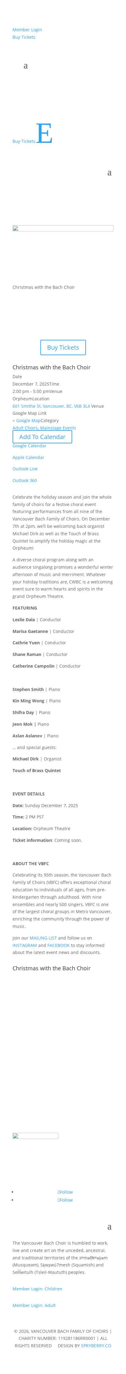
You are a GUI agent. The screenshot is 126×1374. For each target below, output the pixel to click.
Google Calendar (29, 446)
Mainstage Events (58, 428)
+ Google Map (27, 420)
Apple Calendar (28, 457)
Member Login (27, 30)
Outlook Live (25, 469)
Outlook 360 (25, 480)
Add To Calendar (42, 437)
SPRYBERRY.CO (96, 1345)
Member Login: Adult (34, 1305)
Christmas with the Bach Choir (52, 367)
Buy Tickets (24, 37)
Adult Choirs (25, 428)
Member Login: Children (37, 1289)
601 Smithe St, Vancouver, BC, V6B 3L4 (52, 406)
